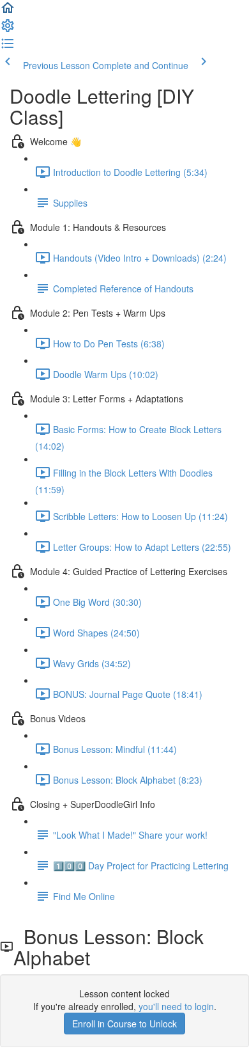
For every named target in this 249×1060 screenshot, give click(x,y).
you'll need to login (176, 1006)
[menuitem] (7, 29)
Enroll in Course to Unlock (124, 1023)
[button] (7, 11)
